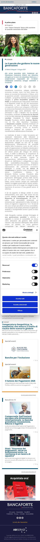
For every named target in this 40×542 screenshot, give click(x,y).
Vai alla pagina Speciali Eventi (28, 395)
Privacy (16, 514)
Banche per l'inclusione (17, 358)
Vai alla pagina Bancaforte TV (28, 472)
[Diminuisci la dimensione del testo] (35, 87)
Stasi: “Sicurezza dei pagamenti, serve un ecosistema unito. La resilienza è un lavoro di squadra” (17, 452)
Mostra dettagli (28, 292)
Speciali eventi (10, 341)
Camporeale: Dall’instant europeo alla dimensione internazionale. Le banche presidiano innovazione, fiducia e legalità (19, 420)
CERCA (34, 2)
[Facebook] (33, 13)
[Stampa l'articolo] (26, 87)
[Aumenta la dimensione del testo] (30, 87)
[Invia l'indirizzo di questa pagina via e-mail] (21, 87)
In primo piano (10, 22)
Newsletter (19, 512)
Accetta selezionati (20, 304)
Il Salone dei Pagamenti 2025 (20, 381)
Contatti (22, 514)
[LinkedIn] (37, 13)
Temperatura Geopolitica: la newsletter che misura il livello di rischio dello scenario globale (20, 326)
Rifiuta (20, 310)
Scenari (9, 59)
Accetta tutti (20, 298)
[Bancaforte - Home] (15, 9)
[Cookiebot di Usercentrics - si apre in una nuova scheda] (24, 230)
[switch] (35, 271)
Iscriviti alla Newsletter (7, 2)
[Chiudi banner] (37, 230)
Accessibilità (29, 514)
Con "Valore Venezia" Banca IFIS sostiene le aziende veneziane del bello (20, 28)
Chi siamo (12, 512)
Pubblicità (10, 514)
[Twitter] (35, 13)
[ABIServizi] (20, 530)
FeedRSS (27, 512)
